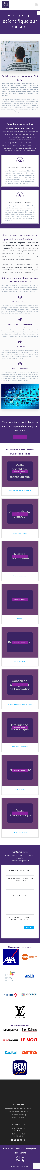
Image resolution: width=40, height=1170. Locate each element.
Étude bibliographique (20, 832)
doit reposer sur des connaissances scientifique (16, 356)
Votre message (20, 895)
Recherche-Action (19, 661)
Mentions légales (25, 1166)
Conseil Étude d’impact (20, 533)
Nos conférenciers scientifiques (18, 1111)
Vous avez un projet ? (18, 1118)
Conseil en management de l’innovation (19, 704)
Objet (20, 888)
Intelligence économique (20, 747)
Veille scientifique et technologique (20, 490)
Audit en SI (20, 619)
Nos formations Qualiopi (18, 1115)
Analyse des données (20, 576)
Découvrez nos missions (20, 471)
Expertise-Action (20, 789)
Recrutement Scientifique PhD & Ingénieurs (18, 1108)
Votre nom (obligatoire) (20, 870)
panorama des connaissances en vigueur (15, 259)
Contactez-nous (20, 437)
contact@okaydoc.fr (18, 1128)
